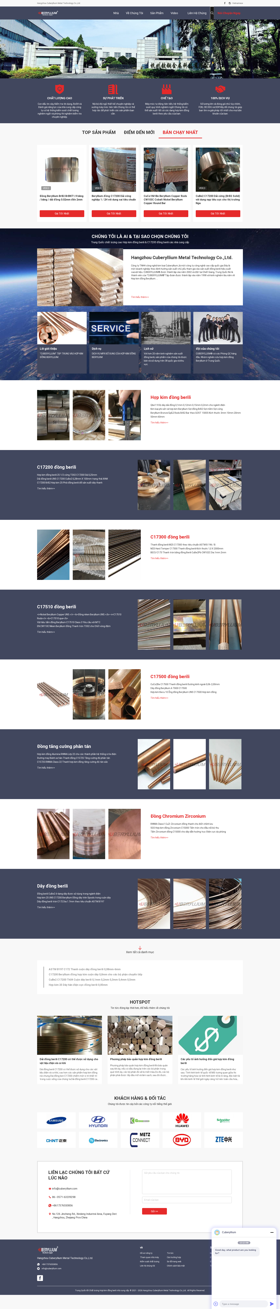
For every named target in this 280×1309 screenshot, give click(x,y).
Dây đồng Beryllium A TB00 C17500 (169, 702)
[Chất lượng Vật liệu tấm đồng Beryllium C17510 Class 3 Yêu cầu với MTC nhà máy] (189, 639)
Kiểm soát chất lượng (149, 1276)
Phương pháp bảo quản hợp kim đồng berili (136, 1073)
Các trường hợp (174, 1271)
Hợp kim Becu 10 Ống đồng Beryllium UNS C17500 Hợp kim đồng (183, 706)
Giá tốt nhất (62, 227)
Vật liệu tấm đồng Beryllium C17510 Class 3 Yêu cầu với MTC (68, 636)
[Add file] (216, 1303)
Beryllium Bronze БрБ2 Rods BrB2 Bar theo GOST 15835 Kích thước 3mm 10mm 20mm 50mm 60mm (112, 214)
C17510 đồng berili (56, 621)
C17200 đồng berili (56, 481)
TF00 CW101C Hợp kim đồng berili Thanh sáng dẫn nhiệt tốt (85, 991)
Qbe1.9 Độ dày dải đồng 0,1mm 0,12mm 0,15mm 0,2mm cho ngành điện (188, 419)
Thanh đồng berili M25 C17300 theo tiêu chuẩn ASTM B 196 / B (183, 558)
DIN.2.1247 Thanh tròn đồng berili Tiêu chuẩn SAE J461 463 (85, 981)
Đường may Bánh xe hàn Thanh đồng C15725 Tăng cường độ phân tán (73, 772)
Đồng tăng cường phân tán (64, 760)
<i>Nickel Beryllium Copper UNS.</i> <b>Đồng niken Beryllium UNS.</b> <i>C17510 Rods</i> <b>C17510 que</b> (79, 630)
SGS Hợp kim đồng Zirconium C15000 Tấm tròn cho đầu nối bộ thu (185, 842)
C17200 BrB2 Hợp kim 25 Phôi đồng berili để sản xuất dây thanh (69, 496)
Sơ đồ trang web (174, 1276)
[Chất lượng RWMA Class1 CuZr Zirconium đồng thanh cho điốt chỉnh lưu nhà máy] (53, 848)
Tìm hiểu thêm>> (140, 311)
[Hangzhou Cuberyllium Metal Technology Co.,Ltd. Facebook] (225, 3)
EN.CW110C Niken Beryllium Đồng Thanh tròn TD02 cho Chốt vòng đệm (74, 640)
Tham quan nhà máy (149, 1271)
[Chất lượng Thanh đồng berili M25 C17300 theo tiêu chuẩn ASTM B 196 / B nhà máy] (53, 569)
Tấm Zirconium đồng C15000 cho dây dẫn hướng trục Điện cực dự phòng (188, 846)
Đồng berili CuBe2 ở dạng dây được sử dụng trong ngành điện (68, 908)
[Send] (271, 1303)
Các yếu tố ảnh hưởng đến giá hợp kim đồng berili (207, 1075)
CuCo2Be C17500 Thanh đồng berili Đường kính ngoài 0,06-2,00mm (185, 698)
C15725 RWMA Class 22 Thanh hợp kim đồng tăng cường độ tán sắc (72, 776)
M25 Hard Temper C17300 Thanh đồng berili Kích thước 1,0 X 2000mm (187, 562)
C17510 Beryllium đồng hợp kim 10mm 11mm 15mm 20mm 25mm (164, 212)
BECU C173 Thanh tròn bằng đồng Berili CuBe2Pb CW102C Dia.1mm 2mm (188, 566)
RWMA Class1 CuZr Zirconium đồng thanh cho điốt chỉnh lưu (182, 838)
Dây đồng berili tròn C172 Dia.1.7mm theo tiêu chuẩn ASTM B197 (70, 915)
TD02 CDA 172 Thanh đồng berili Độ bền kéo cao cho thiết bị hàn (88, 996)
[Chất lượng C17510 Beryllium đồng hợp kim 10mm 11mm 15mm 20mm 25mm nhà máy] (166, 183)
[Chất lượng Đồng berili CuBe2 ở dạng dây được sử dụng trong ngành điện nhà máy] (154, 918)
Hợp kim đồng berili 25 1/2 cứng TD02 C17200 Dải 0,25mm (67, 489)
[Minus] (272, 1232)
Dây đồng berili (52, 900)
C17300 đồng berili (170, 551)
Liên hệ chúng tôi (147, 1280)
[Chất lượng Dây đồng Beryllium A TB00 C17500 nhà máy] (89, 708)
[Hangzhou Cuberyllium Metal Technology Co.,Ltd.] (47, 13)
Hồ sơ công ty (146, 1267)
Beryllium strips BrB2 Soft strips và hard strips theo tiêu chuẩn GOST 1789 (217, 214)
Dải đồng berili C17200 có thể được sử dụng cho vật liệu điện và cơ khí (69, 1075)
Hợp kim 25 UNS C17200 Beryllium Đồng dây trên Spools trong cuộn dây (74, 911)
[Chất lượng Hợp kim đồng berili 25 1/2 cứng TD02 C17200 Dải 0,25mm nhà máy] (154, 499)
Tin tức (170, 1267)
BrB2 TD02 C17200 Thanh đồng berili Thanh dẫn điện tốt (83, 986)
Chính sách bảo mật (176, 1280)
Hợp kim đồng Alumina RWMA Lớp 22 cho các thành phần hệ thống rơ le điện (76, 768)
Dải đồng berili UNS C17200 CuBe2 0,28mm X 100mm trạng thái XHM (72, 493)
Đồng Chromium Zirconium (178, 830)
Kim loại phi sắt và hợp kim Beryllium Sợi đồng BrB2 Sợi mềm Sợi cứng (62, 212)
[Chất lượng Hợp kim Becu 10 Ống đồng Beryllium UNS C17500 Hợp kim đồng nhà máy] (124, 708)
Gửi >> (154, 1225)
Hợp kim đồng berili (171, 411)
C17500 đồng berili (170, 690)
